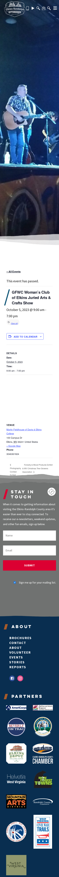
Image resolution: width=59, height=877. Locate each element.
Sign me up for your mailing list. (37, 582)
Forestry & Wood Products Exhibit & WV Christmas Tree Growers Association (37, 468)
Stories (17, 662)
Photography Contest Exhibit (15, 471)
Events (16, 657)
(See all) (14, 323)
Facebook (12, 678)
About (15, 647)
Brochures (20, 638)
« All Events (13, 271)
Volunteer (20, 652)
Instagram (20, 678)
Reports (17, 667)
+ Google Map (13, 445)
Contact (17, 643)
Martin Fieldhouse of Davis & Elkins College (24, 431)
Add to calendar (25, 336)
